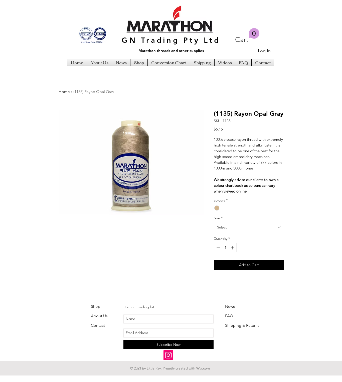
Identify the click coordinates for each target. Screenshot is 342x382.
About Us (99, 316)
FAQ (229, 316)
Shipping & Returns (242, 325)
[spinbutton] (225, 247)
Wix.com (203, 368)
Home (64, 91)
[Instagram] (168, 355)
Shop (95, 306)
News (230, 306)
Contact (98, 325)
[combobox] (249, 227)
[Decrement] (218, 247)
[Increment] (233, 247)
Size (218, 218)
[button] (247, 36)
